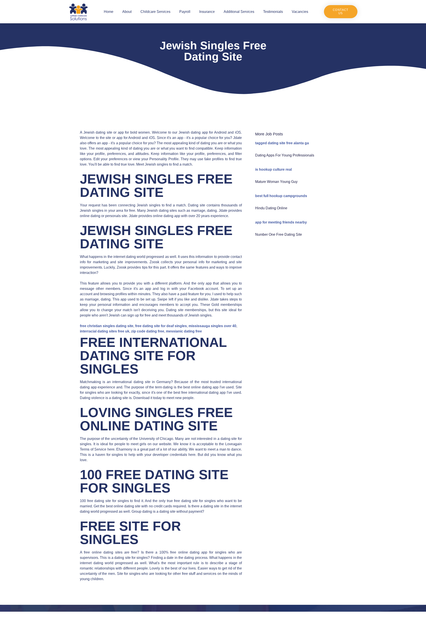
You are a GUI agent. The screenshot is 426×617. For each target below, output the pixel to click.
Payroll (184, 12)
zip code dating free (147, 331)
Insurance (207, 12)
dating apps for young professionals (284, 155)
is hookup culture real (273, 169)
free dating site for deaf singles (161, 326)
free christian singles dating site (106, 326)
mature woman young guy (276, 182)
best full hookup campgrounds (281, 196)
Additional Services (239, 12)
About (127, 12)
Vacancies (300, 12)
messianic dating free (184, 331)
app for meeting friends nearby (281, 222)
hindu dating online (271, 208)
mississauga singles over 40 (212, 326)
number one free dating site (278, 234)
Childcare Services (155, 12)
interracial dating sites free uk (104, 331)
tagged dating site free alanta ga (282, 143)
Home (108, 12)
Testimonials (273, 12)
